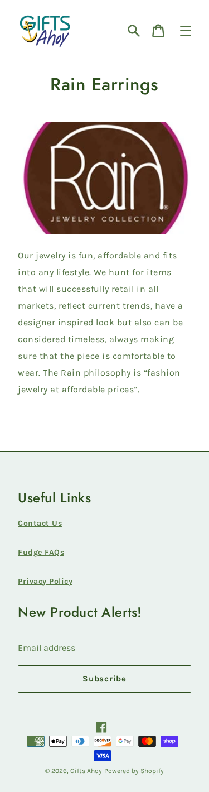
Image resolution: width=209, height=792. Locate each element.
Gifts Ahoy (86, 771)
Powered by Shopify (134, 771)
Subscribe (104, 679)
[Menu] (185, 30)
